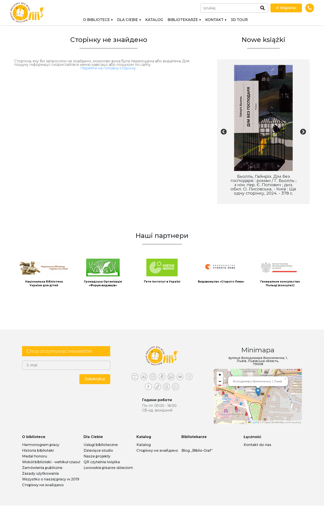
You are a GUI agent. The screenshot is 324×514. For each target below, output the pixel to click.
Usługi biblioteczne (101, 445)
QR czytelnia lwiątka (102, 462)
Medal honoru (34, 456)
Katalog (154, 20)
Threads (166, 388)
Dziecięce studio (98, 450)
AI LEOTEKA (144, 378)
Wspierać (286, 8)
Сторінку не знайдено (43, 485)
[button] (258, 391)
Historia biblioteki (38, 450)
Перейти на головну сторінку (108, 68)
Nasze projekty (97, 456)
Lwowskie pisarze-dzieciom (108, 468)
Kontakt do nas (257, 445)
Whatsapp (175, 388)
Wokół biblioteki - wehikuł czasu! (51, 462)
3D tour (239, 20)
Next (303, 132)
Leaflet (255, 422)
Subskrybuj (95, 379)
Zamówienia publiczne (42, 468)
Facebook (148, 388)
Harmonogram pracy (40, 445)
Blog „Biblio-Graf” (197, 450)
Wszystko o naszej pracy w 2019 (50, 479)
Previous (223, 132)
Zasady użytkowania (40, 473)
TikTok (157, 388)
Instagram (189, 378)
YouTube (180, 378)
